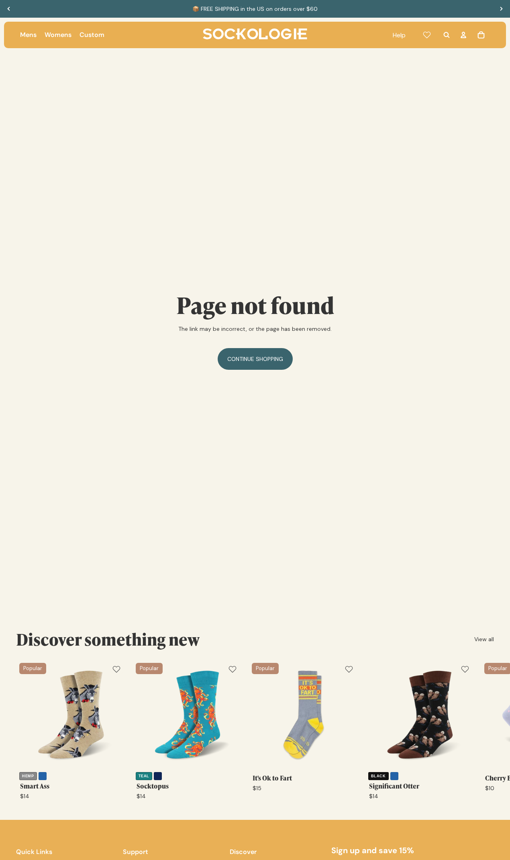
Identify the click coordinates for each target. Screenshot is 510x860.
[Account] (463, 35)
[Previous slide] (9, 9)
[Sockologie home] (255, 35)
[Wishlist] (427, 35)
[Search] (446, 35)
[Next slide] (501, 9)
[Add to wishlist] (116, 669)
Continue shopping (255, 359)
